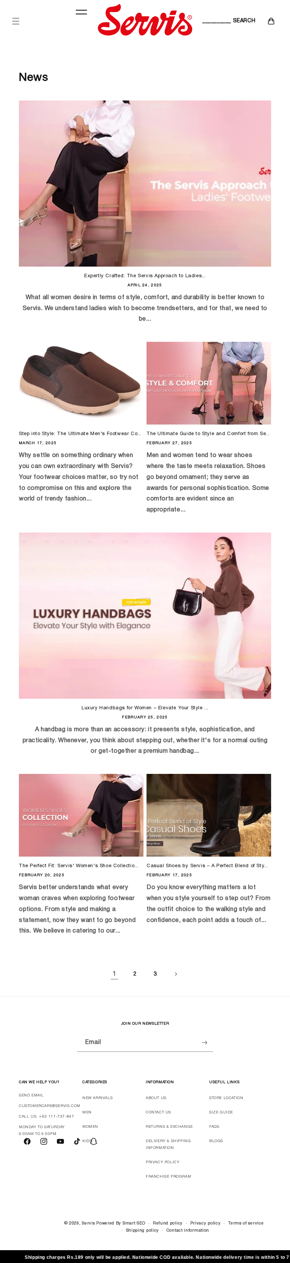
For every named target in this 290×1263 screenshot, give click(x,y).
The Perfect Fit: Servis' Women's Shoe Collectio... (79, 866)
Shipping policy (142, 1230)
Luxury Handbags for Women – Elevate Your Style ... (145, 708)
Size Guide (221, 1112)
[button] (16, 21)
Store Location (226, 1098)
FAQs (214, 1127)
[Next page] (175, 974)
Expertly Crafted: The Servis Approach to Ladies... (145, 276)
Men (87, 1112)
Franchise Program (168, 1176)
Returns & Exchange (169, 1127)
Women (90, 1127)
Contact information (188, 1230)
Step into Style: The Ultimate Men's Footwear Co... (80, 434)
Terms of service (246, 1223)
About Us (156, 1098)
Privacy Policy (162, 1162)
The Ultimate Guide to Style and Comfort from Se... (208, 434)
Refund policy (168, 1223)
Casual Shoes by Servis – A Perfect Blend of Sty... (207, 866)
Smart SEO (134, 1223)
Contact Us (158, 1112)
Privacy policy (205, 1223)
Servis (88, 1223)
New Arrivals (97, 1098)
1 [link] (114, 974)
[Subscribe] (204, 1042)
